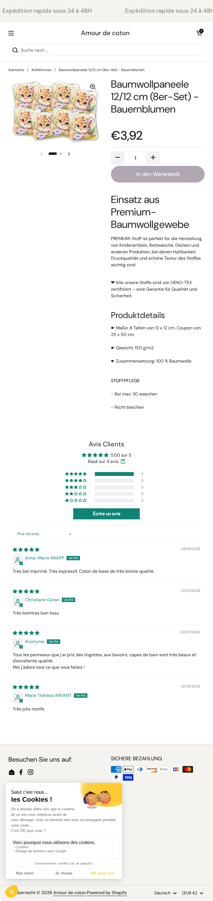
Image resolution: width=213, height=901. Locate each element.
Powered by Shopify (107, 892)
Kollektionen (41, 69)
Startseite (16, 69)
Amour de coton (105, 33)
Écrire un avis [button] (106, 514)
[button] (199, 33)
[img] (26, 550)
